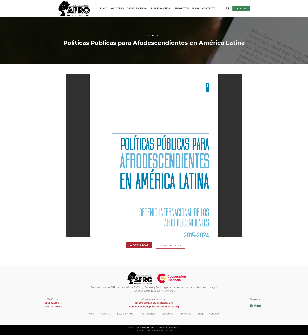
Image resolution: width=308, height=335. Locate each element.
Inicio (91, 313)
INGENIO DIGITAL (164, 330)
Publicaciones (147, 313)
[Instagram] (255, 306)
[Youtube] (259, 306)
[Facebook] (251, 306)
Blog (200, 313)
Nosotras (106, 313)
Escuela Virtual (125, 313)
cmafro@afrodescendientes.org (154, 303)
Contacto (214, 313)
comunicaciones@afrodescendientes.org (154, 306)
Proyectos (185, 313)
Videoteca (167, 313)
